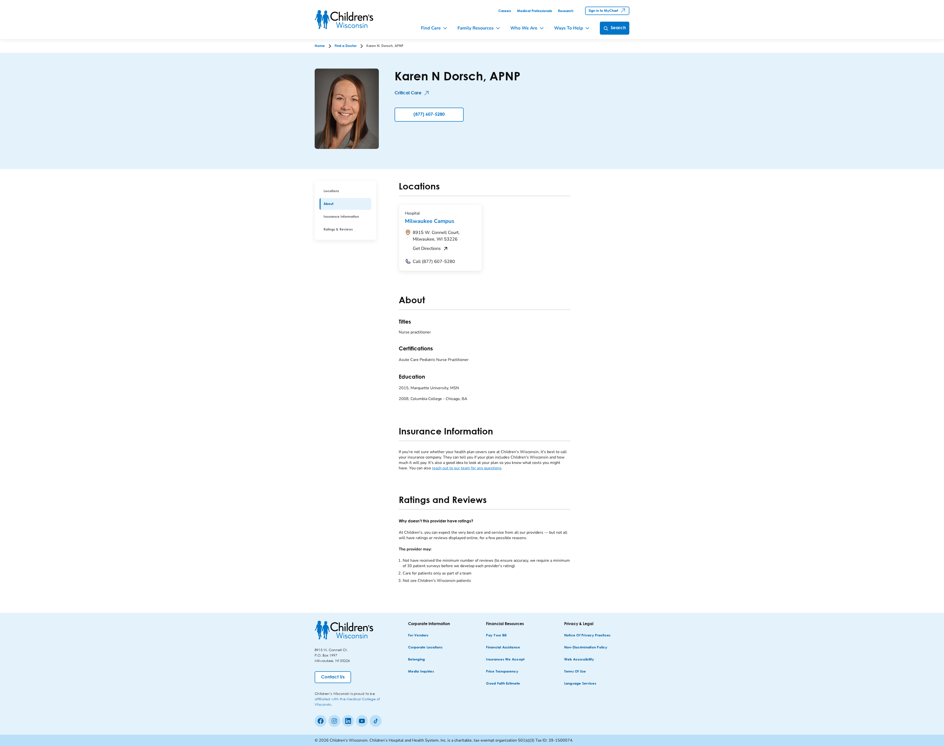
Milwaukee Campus (429, 221)
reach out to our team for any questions (467, 468)
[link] (504, 11)
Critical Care (408, 93)
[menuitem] (345, 191)
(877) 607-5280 (429, 114)
